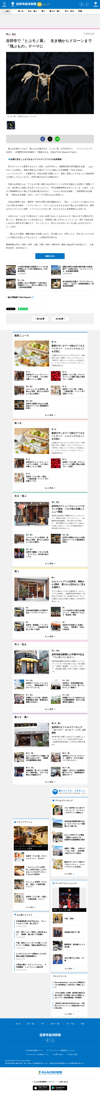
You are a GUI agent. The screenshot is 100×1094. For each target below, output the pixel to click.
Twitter (87, 4)
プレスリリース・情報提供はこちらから (62, 1050)
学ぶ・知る (69, 11)
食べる (21, 11)
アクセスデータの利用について (38, 1054)
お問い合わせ (58, 1054)
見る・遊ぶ (32, 11)
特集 (80, 11)
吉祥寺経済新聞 (23, 4)
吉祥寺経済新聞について (35, 1050)
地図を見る (50, 256)
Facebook (82, 4)
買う (43, 11)
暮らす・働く (55, 11)
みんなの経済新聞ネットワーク (50, 1073)
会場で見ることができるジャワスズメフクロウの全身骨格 (36, 159)
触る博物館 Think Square (19, 297)
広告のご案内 (73, 1054)
